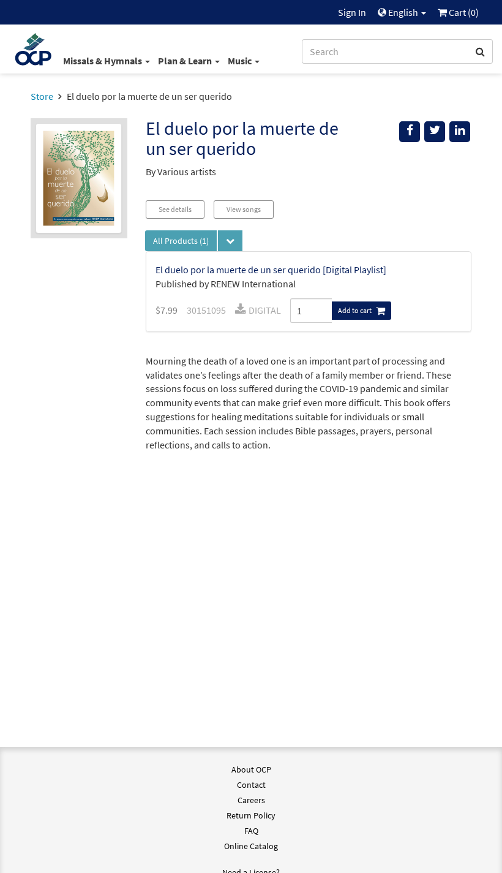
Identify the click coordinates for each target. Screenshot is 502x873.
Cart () (463, 12)
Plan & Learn (186, 61)
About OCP (251, 769)
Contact (251, 784)
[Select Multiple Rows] (230, 240)
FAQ (251, 830)
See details (175, 209)
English (403, 12)
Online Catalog (251, 846)
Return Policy (251, 815)
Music (240, 61)
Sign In (352, 12)
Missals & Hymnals (103, 61)
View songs (244, 209)
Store (42, 96)
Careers (251, 800)
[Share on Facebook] (409, 131)
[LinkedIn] (459, 131)
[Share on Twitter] (434, 131)
